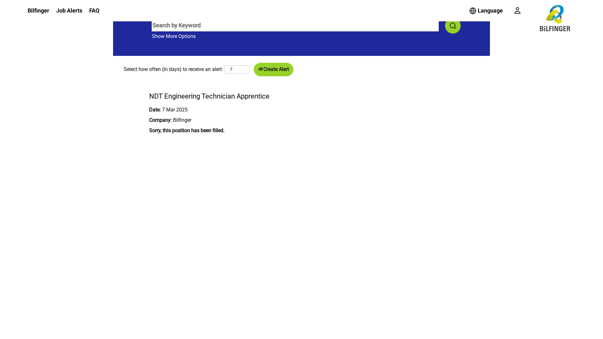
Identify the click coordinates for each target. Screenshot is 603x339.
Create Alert (275, 69)
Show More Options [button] (174, 36)
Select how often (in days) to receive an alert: (173, 69)
